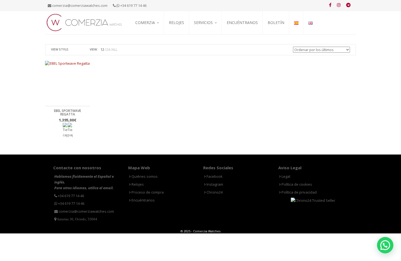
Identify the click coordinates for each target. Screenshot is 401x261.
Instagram (214, 184)
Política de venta (150, 41)
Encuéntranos (242, 22)
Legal (285, 176)
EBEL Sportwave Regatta (67, 112)
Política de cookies (296, 184)
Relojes (176, 22)
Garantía (201, 41)
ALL (114, 49)
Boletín (276, 22)
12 (102, 49)
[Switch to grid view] (74, 49)
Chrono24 (214, 192)
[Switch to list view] (80, 49)
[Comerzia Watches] (84, 22)
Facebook (214, 176)
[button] (385, 245)
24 (108, 49)
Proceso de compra (210, 35)
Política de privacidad (299, 192)
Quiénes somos (148, 35)
